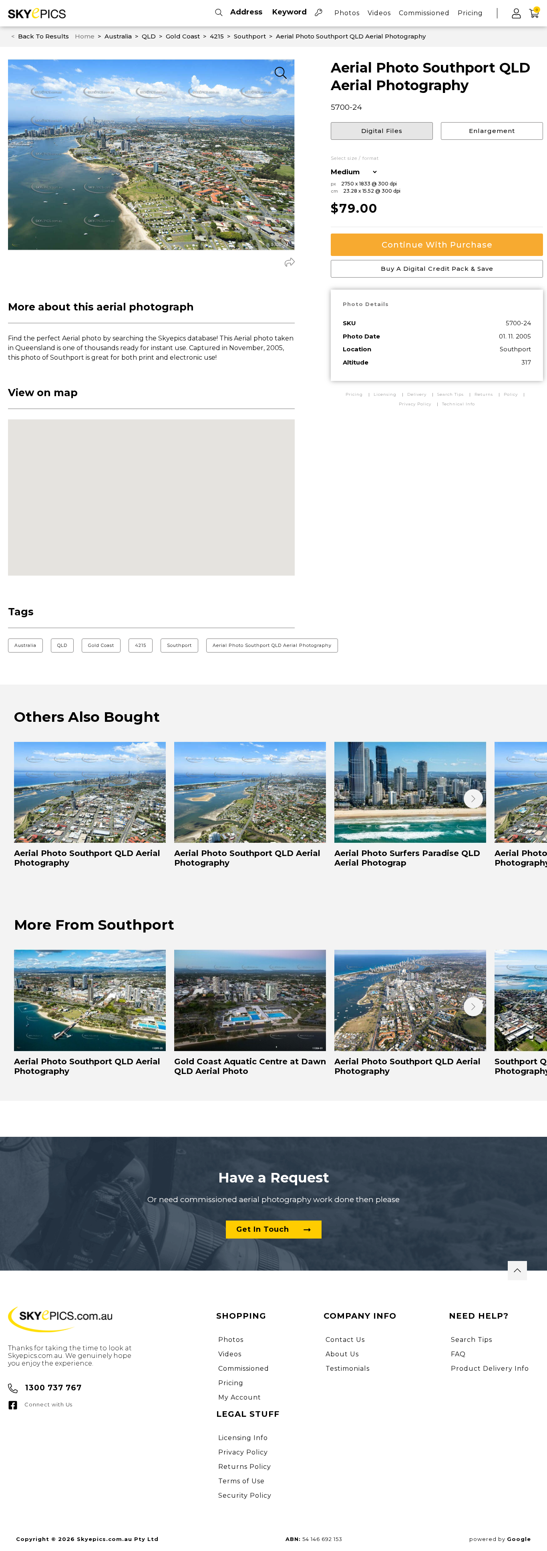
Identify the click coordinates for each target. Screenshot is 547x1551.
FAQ (458, 1354)
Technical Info (458, 404)
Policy (511, 394)
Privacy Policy (415, 404)
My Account (239, 1397)
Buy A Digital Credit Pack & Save (437, 268)
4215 (140, 645)
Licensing (386, 394)
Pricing (470, 13)
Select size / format (355, 158)
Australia (25, 645)
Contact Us (345, 1340)
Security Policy (244, 1495)
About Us (342, 1354)
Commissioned (424, 13)
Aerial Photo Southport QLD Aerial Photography (272, 645)
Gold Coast (101, 645)
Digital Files (381, 131)
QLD (62, 645)
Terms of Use (241, 1481)
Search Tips (451, 394)
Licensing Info (243, 1438)
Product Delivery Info (490, 1368)
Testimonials (348, 1368)
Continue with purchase (437, 245)
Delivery (417, 394)
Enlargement (492, 131)
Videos (379, 13)
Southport (179, 645)
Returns (484, 394)
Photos (347, 13)
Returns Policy (244, 1466)
